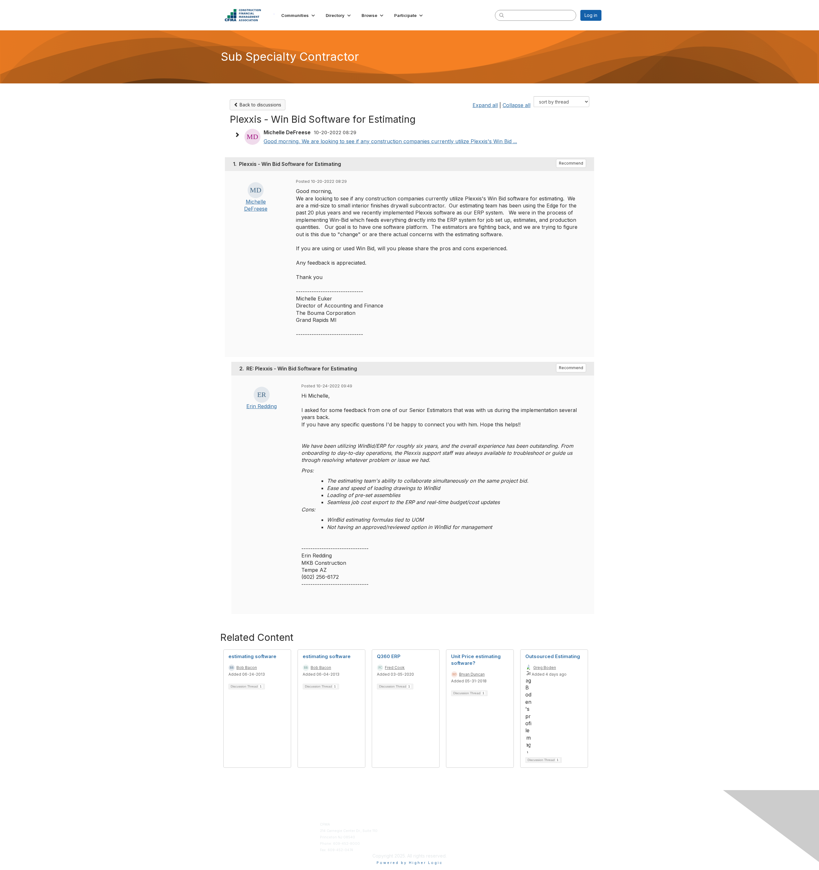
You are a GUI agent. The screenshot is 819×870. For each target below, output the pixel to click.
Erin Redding (261, 406)
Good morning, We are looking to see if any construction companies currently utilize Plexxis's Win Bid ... (390, 141)
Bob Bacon (246, 667)
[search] (501, 15)
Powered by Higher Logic (410, 862)
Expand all (485, 105)
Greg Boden (544, 667)
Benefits (419, 831)
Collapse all (516, 105)
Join (415, 824)
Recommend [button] (571, 163)
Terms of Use (516, 831)
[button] (298, 15)
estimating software (252, 656)
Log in (590, 15)
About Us (512, 824)
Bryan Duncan (472, 674)
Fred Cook (395, 667)
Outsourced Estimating (552, 656)
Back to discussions (259, 104)
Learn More (422, 837)
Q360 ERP (389, 656)
